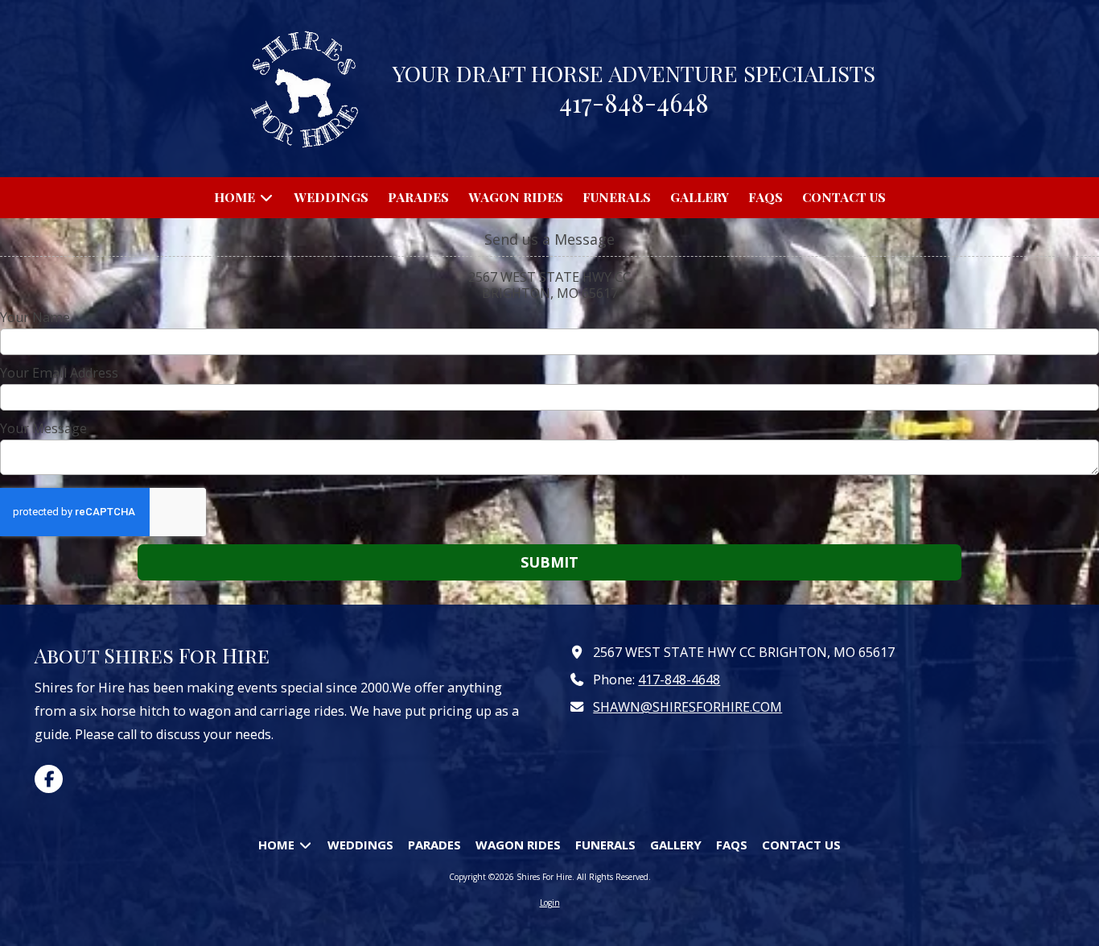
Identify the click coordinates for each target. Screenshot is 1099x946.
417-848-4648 (679, 679)
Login (550, 902)
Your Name (35, 317)
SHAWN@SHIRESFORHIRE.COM (687, 707)
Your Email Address (59, 373)
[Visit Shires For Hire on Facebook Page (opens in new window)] (49, 779)
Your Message (43, 428)
